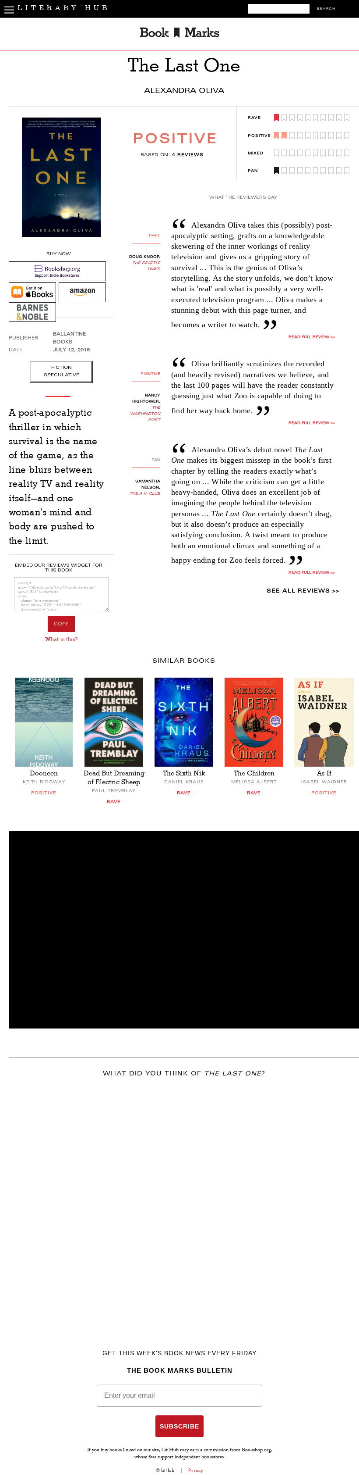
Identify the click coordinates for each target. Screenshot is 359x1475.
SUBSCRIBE (179, 1426)
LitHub (167, 1470)
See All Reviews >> (303, 591)
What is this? (61, 639)
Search (326, 9)
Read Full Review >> (312, 337)
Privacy (195, 1470)
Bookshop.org (256, 1450)
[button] (184, 930)
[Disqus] (184, 1201)
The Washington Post (145, 414)
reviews (188, 155)
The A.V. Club (145, 494)
